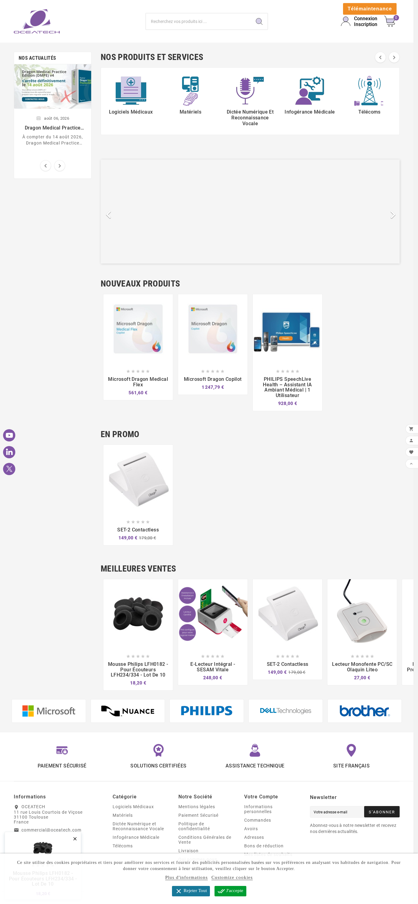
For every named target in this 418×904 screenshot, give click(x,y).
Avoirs (251, 828)
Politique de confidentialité (194, 826)
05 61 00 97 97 (37, 838)
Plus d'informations (186, 877)
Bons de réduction (264, 845)
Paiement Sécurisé (198, 815)
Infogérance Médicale (136, 837)
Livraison (188, 850)
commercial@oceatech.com (51, 829)
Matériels (123, 815)
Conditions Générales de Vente (204, 840)
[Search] (259, 21)
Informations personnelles (258, 809)
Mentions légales (196, 806)
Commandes (257, 820)
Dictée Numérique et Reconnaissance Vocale (138, 826)
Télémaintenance (370, 8)
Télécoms (123, 845)
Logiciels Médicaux (133, 806)
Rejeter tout (191, 891)
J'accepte (230, 891)
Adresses (254, 837)
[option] (250, 211)
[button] (123, 211)
